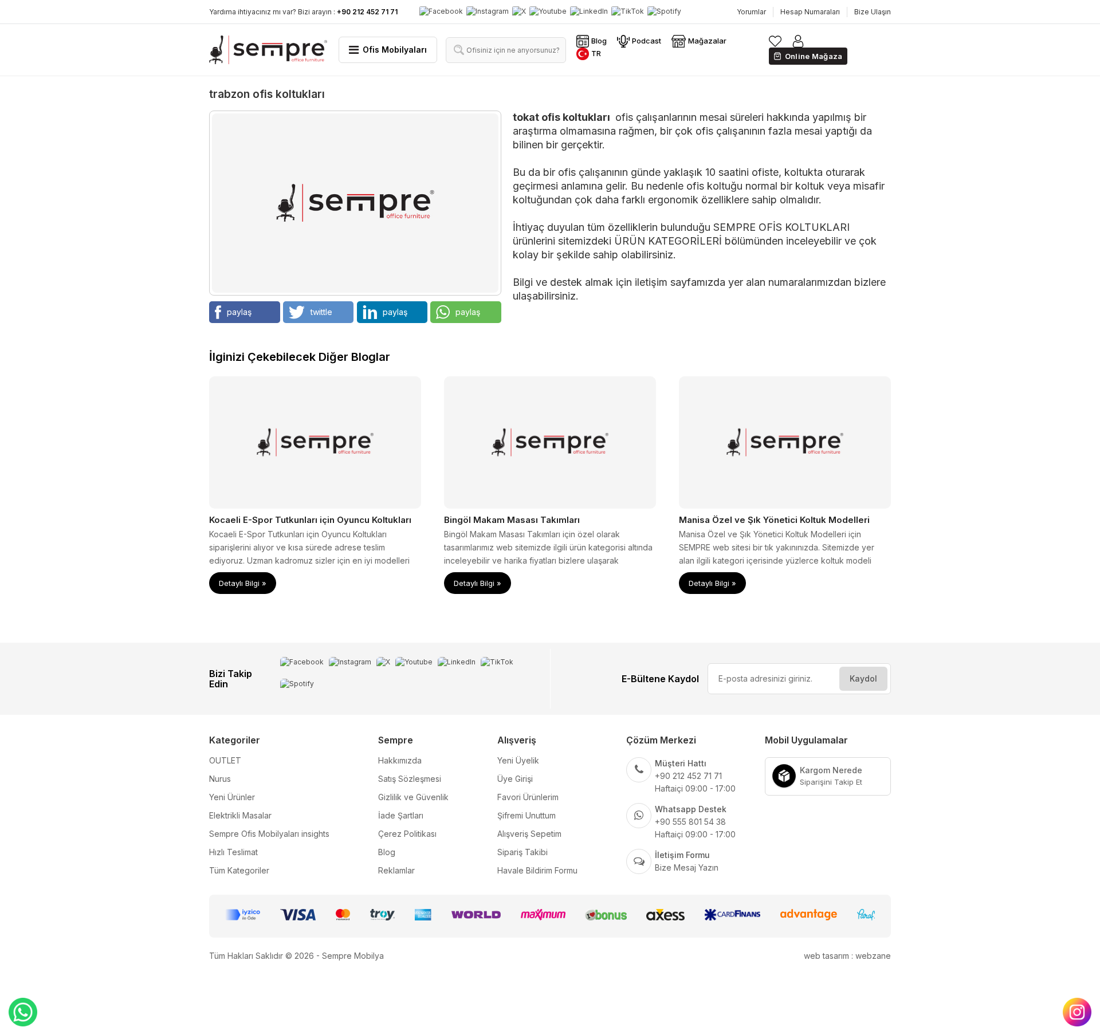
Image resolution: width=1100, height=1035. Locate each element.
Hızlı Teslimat (233, 852)
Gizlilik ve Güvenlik (413, 797)
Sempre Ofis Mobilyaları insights (269, 834)
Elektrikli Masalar (240, 815)
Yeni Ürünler (232, 797)
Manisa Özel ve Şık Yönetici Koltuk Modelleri (774, 519)
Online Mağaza (814, 56)
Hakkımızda (400, 760)
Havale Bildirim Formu (537, 870)
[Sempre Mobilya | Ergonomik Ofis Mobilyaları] (268, 50)
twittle (321, 312)
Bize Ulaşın (872, 11)
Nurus (220, 779)
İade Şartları (400, 815)
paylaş (239, 312)
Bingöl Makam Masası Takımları (512, 519)
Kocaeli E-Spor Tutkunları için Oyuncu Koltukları (310, 519)
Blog (599, 40)
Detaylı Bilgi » (242, 583)
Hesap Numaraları (810, 11)
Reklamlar (396, 870)
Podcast (646, 40)
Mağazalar (707, 40)
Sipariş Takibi (522, 852)
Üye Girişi (515, 779)
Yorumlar (751, 11)
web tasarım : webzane (847, 956)
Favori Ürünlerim (528, 797)
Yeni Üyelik (518, 760)
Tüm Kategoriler (239, 870)
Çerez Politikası (407, 834)
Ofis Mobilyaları (395, 49)
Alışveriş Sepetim (529, 834)
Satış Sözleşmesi (409, 779)
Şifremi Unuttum (526, 815)
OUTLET (225, 760)
